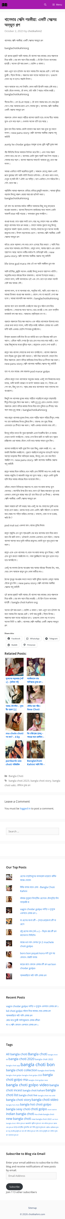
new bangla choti (18, 1118)
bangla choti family (46, 1070)
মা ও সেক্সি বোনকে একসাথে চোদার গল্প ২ (22, 1024)
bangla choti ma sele (46, 1095)
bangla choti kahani (34, 1090)
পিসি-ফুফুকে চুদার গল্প (38, 1127)
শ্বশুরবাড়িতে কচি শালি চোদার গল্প (33, 975)
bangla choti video (45, 1100)
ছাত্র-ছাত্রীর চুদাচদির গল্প (23, 1127)
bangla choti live (28, 1095)
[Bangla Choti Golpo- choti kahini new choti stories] (5, 4)
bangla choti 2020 (21, 1059)
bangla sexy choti (18, 1109)
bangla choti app (13, 1065)
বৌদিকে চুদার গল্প (23, 785)
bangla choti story (41, 780)
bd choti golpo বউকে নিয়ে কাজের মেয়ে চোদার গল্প (28, 1011)
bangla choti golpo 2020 (32, 1075)
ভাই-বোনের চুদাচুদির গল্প (43, 1131)
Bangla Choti (16, 776)
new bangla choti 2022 (42, 1119)
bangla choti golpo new (38, 1080)
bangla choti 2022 (44, 1059)
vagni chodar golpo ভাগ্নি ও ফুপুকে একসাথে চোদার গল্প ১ (32, 1006)
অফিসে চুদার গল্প (20, 1123)
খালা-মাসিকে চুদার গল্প (47, 1123)
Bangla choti (37, 1054)
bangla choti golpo (13, 1075)
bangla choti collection (21, 1070)
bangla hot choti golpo (35, 1104)
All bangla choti (16, 1054)
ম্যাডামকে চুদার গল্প (13, 1135)
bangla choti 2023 (19, 780)
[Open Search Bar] (45, 4)
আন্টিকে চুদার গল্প (36, 1123)
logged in (25, 808)
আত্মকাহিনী (28, 1123)
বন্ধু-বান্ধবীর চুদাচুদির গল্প (14, 1131)
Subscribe (14, 1186)
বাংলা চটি (24, 1131)
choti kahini (52, 1109)
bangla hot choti (13, 1105)
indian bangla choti (20, 1114)
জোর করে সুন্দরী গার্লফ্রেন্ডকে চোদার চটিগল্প (23, 1020)
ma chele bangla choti (44, 1114)
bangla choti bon (38, 1064)
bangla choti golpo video (27, 1084)
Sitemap (32, 1207)
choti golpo (39, 1109)
